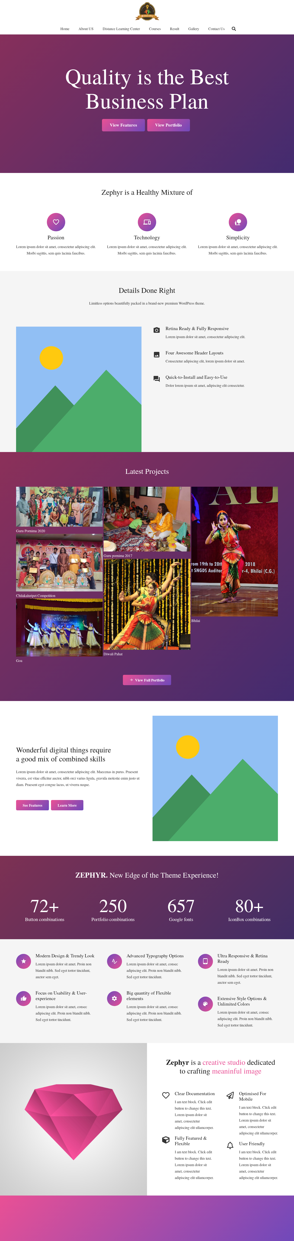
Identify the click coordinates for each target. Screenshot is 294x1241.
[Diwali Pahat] (147, 607)
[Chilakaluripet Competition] (59, 566)
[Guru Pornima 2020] (59, 510)
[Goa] (59, 631)
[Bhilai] (234, 555)
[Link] (147, 11)
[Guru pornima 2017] (147, 522)
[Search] (233, 29)
